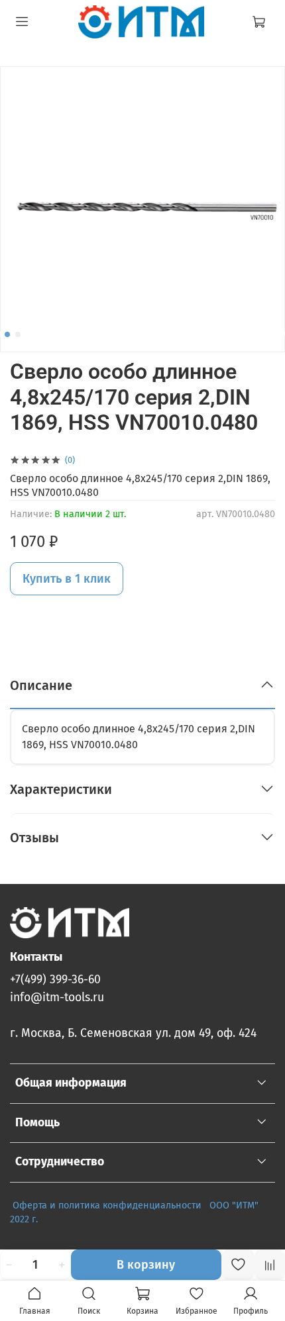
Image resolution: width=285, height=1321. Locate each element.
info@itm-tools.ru (57, 997)
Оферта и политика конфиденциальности (107, 1205)
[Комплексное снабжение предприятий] (205, 1205)
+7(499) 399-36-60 (55, 980)
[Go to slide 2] (18, 334)
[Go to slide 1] (7, 334)
